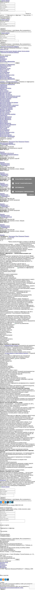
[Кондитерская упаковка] (7, 144)
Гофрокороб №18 (4, 163)
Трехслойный (4, 120)
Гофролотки (3, 89)
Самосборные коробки (6, 107)
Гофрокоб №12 (4, 174)
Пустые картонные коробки (7, 114)
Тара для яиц (3, 71)
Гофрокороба (3, 85)
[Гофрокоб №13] (4, 185)
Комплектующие (4, 76)
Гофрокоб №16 (4, 194)
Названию (21, 141)
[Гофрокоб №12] (4, 175)
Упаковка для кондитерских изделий (10, 96)
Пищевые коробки (5, 110)
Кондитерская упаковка (6, 143)
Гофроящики (3, 87)
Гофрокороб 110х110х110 (7, 153)
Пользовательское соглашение (8, 571)
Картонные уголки (5, 68)
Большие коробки (5, 100)
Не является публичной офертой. (9, 570)
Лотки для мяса (4, 90)
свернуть (31, 194)
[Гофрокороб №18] (5, 165)
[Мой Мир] (6, 502)
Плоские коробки (5, 113)
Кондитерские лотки (5, 92)
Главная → (3, 81)
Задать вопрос (25, 51)
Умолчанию (12, 141)
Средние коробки (5, 101)
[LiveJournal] (12, 502)
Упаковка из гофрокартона (7, 64)
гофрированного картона (11, 345)
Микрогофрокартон (5, 123)
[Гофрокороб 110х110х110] (9, 154)
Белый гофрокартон (5, 118)
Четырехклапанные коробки (8, 106)
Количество (3, 40)
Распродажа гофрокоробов (7, 61)
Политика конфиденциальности (9, 572)
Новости (2, 57)
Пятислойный (4, 122)
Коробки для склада (5, 111)
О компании (3, 59)
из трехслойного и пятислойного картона (16, 353)
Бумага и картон (4, 69)
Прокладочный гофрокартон (8, 124)
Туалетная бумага (5, 72)
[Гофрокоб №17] (4, 206)
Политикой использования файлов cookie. (11, 587)
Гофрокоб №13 (4, 184)
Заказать (2, 152)
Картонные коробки (5, 65)
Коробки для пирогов (6, 94)
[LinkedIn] (10, 502)
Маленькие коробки (5, 103)
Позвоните (3, 480)
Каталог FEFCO (4, 73)
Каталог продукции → (12, 81)
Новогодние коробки (6, 77)
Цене (16, 141)
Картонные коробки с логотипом (9, 105)
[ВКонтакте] (1, 502)
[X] (8, 502)
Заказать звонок (17, 51)
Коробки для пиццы (5, 88)
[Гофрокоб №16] (4, 196)
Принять (3, 589)
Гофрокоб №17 (4, 205)
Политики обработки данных (23, 31)
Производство (4, 56)
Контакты (2, 60)
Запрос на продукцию (6, 51)
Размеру (27, 141)
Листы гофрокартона (6, 116)
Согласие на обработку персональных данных (13, 574)
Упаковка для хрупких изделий (8, 97)
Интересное (3, 567)
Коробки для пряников (6, 109)
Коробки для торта (5, 93)
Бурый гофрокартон (5, 119)
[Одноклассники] (3, 502)
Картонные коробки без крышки (9, 102)
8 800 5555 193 (4, 49)
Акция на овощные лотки (7, 75)
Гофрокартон (3, 67)
